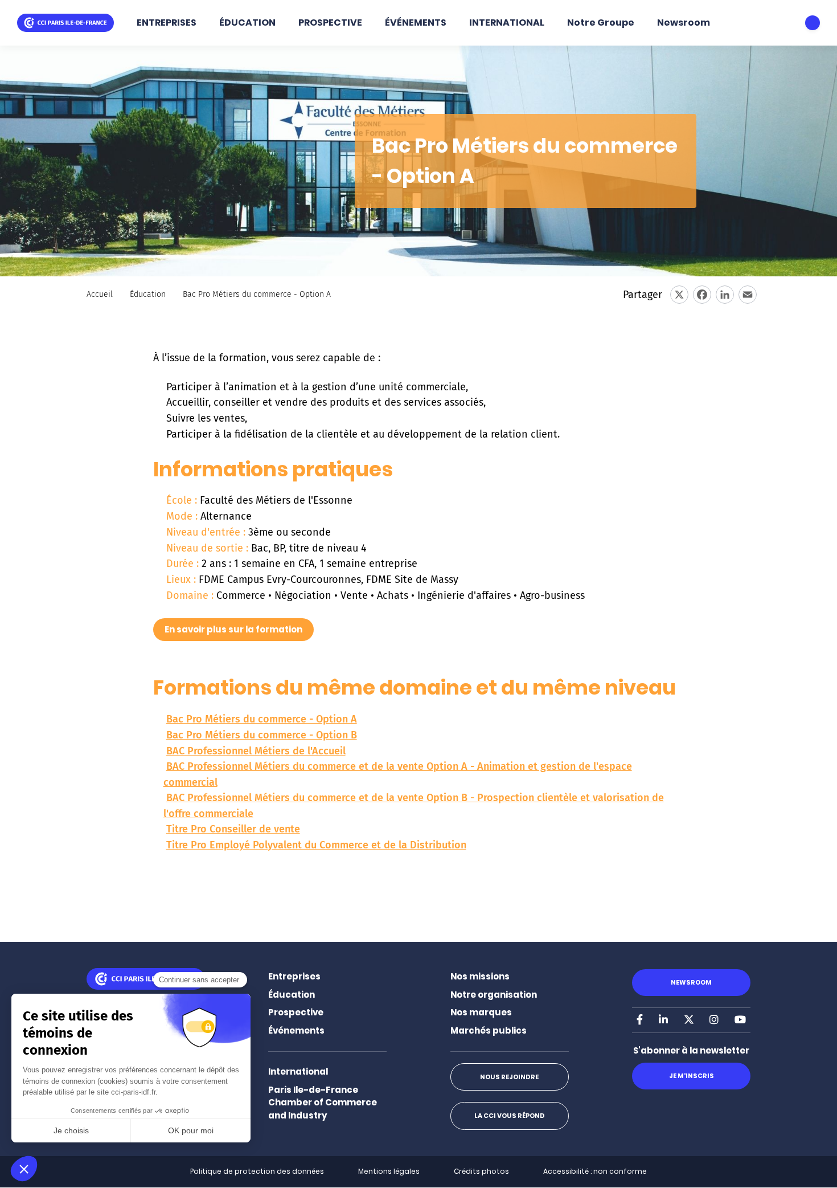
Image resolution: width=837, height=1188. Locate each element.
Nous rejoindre (509, 1076)
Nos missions (480, 976)
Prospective (295, 1012)
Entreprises (294, 976)
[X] (679, 294)
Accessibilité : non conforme (595, 1171)
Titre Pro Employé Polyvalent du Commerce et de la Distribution (316, 845)
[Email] (747, 294)
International (298, 1071)
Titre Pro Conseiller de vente (233, 829)
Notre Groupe (600, 22)
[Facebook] (702, 294)
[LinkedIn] (724, 294)
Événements (296, 1030)
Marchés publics (488, 1030)
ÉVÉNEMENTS (415, 22)
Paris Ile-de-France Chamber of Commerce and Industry (322, 1102)
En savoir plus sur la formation (233, 629)
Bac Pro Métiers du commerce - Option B (261, 735)
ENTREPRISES (166, 22)
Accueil (100, 294)
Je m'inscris (691, 1075)
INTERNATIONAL (506, 22)
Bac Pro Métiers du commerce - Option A (261, 719)
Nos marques (481, 1012)
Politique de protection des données (257, 1171)
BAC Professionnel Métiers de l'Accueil (256, 751)
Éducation (148, 294)
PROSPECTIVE (330, 22)
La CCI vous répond (509, 1115)
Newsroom (683, 22)
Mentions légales (389, 1171)
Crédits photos (481, 1171)
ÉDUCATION (247, 22)
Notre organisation (493, 995)
